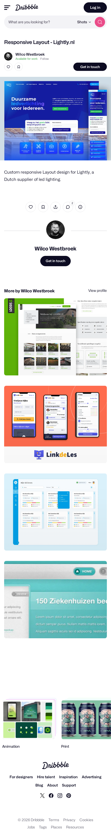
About (52, 785)
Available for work (26, 58)
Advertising (91, 777)
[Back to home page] (26, 7)
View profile (97, 290)
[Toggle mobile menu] (7, 7)
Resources (75, 827)
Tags (43, 827)
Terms (54, 820)
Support (69, 785)
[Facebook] (51, 795)
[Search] (100, 22)
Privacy (69, 820)
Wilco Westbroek (30, 54)
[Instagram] (60, 795)
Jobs (31, 827)
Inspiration (68, 777)
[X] (42, 795)
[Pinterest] (68, 795)
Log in (95, 7)
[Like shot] (8, 67)
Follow (44, 59)
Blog (39, 785)
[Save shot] (18, 67)
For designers (21, 777)
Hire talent (46, 777)
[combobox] (39, 22)
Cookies (86, 820)
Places (56, 827)
